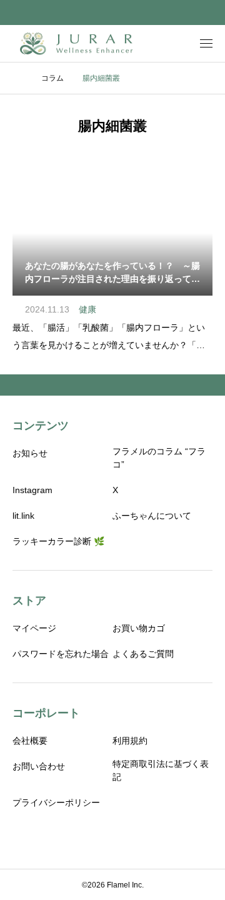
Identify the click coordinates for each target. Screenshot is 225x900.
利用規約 (130, 741)
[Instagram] (103, 837)
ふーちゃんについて (151, 516)
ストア (29, 600)
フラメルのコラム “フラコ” (159, 457)
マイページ (34, 628)
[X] (121, 837)
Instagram (32, 490)
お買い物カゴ (138, 628)
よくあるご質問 (143, 654)
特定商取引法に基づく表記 (160, 770)
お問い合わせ (38, 766)
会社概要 (30, 741)
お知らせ (30, 453)
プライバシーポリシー (56, 803)
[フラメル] (77, 43)
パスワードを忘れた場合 (60, 654)
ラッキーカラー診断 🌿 (58, 541)
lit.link (23, 516)
